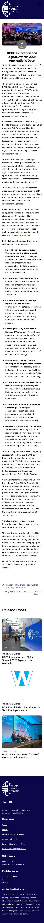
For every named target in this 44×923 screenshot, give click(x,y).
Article (5, 654)
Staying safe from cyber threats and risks (21, 593)
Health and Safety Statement (14, 848)
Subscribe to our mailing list (13, 864)
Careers (5, 825)
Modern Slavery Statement (13, 834)
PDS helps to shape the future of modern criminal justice (20, 756)
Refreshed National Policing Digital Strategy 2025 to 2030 (22, 586)
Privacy (5, 829)
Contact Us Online (9, 861)
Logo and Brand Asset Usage (14, 844)
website (5, 568)
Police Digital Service (22, 810)
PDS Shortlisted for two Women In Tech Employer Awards (21, 709)
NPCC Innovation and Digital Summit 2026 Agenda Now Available (17, 660)
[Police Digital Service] (10, 16)
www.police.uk (21, 914)
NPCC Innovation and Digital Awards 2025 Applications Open (22, 56)
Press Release (14, 654)
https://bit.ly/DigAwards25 (18, 235)
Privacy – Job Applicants (12, 839)
